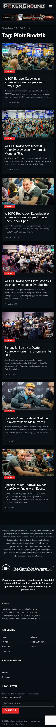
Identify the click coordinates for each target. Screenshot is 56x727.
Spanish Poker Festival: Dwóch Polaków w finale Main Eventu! (26, 486)
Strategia (34, 646)
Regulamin (6, 677)
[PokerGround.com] (24, 6)
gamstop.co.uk (28, 589)
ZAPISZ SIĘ (10, 710)
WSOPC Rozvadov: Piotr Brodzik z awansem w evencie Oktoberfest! (28, 283)
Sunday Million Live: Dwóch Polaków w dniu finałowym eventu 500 (28, 351)
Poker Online (7, 646)
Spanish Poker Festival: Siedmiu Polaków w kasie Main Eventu (26, 420)
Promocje (5, 642)
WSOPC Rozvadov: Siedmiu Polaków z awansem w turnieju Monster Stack (25, 149)
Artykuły (33, 637)
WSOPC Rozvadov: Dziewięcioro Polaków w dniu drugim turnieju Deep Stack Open (27, 217)
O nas (4, 667)
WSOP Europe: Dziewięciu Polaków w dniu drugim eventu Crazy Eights (25, 82)
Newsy (4, 637)
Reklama (5, 672)
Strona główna (7, 28)
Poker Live (6, 651)
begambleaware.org (38, 586)
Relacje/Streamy (37, 642)
